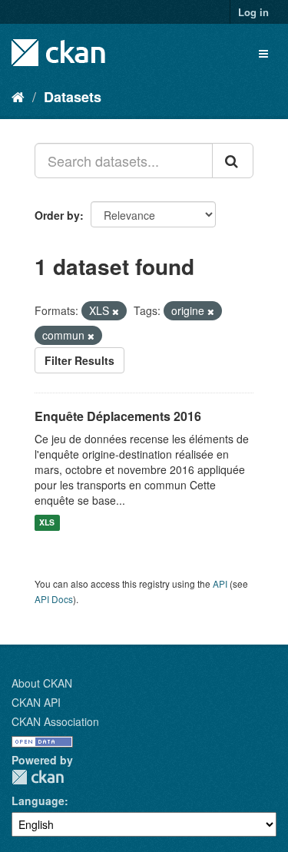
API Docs (54, 598)
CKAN (38, 777)
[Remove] (115, 311)
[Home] (18, 96)
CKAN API (36, 702)
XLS (47, 523)
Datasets (72, 97)
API (220, 583)
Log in (253, 12)
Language (38, 800)
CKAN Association (55, 721)
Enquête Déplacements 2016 (118, 416)
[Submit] (232, 160)
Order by (57, 215)
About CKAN (42, 683)
